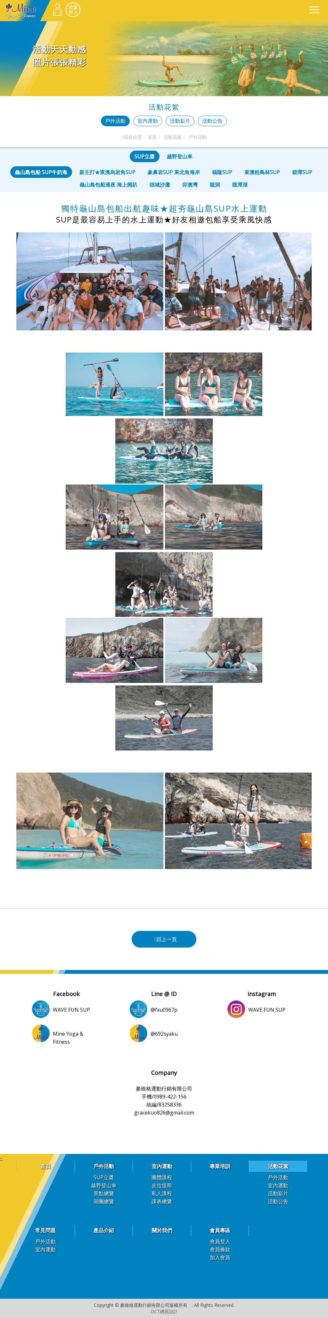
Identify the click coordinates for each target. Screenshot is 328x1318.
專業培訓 (220, 1166)
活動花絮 (173, 137)
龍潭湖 (240, 184)
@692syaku (164, 1033)
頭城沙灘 (160, 184)
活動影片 (180, 120)
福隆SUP (222, 172)
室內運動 (147, 120)
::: (122, 137)
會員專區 (220, 1230)
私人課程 (162, 1193)
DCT (155, 1311)
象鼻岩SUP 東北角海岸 (174, 172)
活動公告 (212, 120)
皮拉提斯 (162, 1185)
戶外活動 (115, 120)
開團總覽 (104, 1201)
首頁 (152, 137)
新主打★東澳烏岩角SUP (107, 172)
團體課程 (162, 1177)
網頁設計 (169, 1311)
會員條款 (220, 1249)
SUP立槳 (145, 156)
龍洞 (215, 184)
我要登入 (73, 9)
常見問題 (45, 1230)
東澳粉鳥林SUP (262, 172)
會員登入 (220, 1241)
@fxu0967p (164, 1009)
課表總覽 (162, 1201)
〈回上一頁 (164, 939)
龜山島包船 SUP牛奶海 (41, 172)
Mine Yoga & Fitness (25, 10)
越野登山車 (180, 156)
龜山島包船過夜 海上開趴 (108, 184)
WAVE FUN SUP (71, 1009)
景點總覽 (104, 1193)
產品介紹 (104, 1230)
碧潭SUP (302, 172)
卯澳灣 (190, 184)
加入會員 (220, 1257)
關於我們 (162, 1230)
